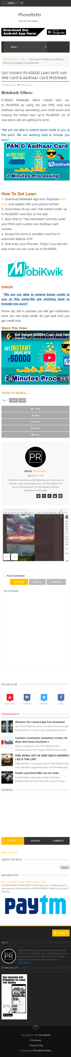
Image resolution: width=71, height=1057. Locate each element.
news (23, 59)
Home (6, 59)
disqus (37, 582)
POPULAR (35, 841)
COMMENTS (58, 841)
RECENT (13, 841)
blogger (19, 582)
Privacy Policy (36, 1045)
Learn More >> (25, 962)
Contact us (62, 933)
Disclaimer (36, 1040)
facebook (56, 582)
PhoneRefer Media (42, 1050)
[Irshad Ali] (38, 496)
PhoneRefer (29, 14)
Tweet (37, 409)
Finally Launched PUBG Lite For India (37, 773)
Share (36, 415)
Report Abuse (9, 852)
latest (14, 59)
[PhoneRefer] (44, 496)
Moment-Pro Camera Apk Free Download (40, 722)
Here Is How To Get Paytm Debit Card (23, 881)
